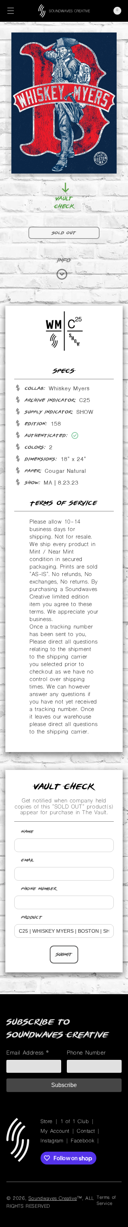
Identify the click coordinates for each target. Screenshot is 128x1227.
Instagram (52, 1141)
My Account (55, 1131)
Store (47, 1121)
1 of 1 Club (74, 1121)
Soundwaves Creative (52, 1199)
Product (31, 917)
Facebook (82, 1141)
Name (27, 831)
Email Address (27, 1053)
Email (27, 860)
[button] (10, 11)
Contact (86, 1131)
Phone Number (38, 889)
